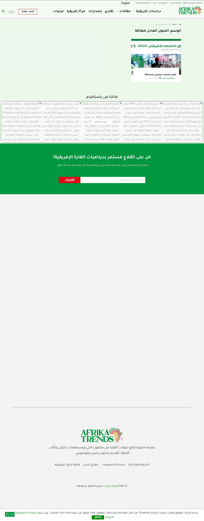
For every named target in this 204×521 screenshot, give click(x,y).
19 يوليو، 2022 (154, 78)
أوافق (98, 517)
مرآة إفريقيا (76, 11)
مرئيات (58, 11)
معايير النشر (163, 3)
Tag (180, 25)
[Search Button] (3, 11)
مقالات (124, 11)
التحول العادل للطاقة (162, 25)
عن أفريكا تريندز (176, 3)
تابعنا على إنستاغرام (101, 122)
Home (174, 25)
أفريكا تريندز (111, 486)
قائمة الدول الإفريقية (142, 3)
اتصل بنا (154, 3)
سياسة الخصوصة (114, 464)
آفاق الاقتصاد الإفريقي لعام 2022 (160, 75)
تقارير (109, 11)
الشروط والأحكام (139, 464)
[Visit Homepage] (190, 10)
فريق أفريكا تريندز (168, 78)
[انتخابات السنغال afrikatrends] (102, 435)
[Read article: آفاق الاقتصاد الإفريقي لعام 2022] (156, 57)
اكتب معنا (28, 11)
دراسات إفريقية (148, 11)
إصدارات (95, 11)
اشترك (70, 180)
